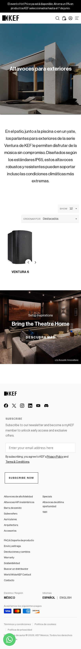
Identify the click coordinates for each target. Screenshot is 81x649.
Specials (47, 496)
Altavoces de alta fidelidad (18, 496)
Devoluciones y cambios (17, 551)
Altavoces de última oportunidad (53, 504)
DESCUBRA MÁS (40, 337)
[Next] (35, 262)
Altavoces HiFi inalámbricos (19, 502)
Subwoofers (10, 513)
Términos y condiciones (17, 624)
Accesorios (10, 530)
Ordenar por (31, 219)
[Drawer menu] (77, 18)
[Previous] (28, 262)
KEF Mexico (42, 635)
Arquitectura (11, 525)
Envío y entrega (12, 546)
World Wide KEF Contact (17, 574)
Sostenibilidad (12, 563)
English (66, 597)
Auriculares (10, 519)
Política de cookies (45, 624)
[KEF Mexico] (10, 18)
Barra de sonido (12, 508)
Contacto (9, 580)
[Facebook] (6, 406)
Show (63, 208)
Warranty (9, 557)
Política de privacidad (20, 630)
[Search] (57, 18)
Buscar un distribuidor (16, 569)
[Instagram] (22, 406)
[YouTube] (38, 406)
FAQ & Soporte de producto (19, 540)
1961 (44, 512)
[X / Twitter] (14, 406)
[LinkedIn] (30, 406)
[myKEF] (70, 18)
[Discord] (46, 406)
